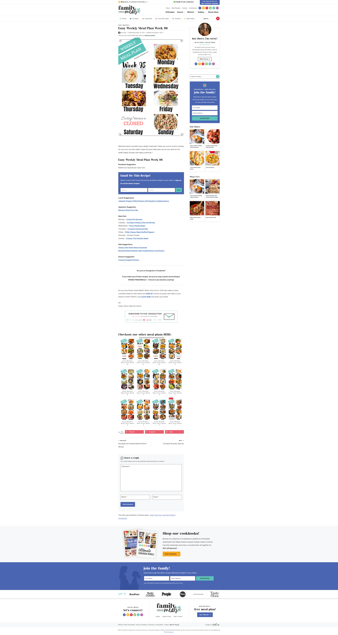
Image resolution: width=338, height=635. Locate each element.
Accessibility (159, 624)
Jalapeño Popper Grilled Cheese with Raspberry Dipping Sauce (143, 201)
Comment (125, 466)
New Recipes (176, 8)
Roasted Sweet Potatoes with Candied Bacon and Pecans (141, 251)
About (168, 8)
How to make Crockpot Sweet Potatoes (196, 146)
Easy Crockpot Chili (211, 217)
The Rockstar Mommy (209, 3)
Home (158, 616)
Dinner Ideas (213, 12)
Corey (124, 32)
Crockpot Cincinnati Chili (138, 229)
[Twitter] (217, 8)
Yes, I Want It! (204, 615)
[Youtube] (210, 8)
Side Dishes (190, 18)
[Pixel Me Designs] (216, 624)
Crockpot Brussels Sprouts (173, 442)
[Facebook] (199, 8)
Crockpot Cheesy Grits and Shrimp (141, 223)
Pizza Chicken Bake (137, 226)
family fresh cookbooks (185, 2)
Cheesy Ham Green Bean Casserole (132, 248)
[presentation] (197, 136)
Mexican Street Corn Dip (128, 210)
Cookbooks (193, 8)
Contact (184, 8)
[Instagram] (203, 8)
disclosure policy (150, 35)
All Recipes (170, 12)
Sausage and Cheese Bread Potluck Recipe (132, 444)
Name (124, 497)
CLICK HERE (146, 297)
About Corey (166, 616)
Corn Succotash (210, 167)
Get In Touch (178, 616)
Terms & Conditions (141, 624)
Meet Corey (204, 59)
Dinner (124, 18)
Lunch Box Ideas (163, 18)
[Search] (217, 76)
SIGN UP (149, 294)
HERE (167, 334)
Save (179, 190)
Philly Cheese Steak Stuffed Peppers (139, 232)
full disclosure (170, 632)
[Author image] (119, 33)
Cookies (166, 624)
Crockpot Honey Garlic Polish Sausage (211, 146)
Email (156, 497)
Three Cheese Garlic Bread (195, 168)
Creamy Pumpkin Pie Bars (128, 260)
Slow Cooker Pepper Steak (195, 218)
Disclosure (151, 624)
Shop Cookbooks (170, 554)
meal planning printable (133, 2)
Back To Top (173, 624)
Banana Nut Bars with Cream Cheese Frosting (212, 196)
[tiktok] (213, 8)
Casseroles (148, 18)
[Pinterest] (206, 8)
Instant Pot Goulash (134, 219)
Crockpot (135, 18)
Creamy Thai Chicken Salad (137, 238)
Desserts (178, 18)
